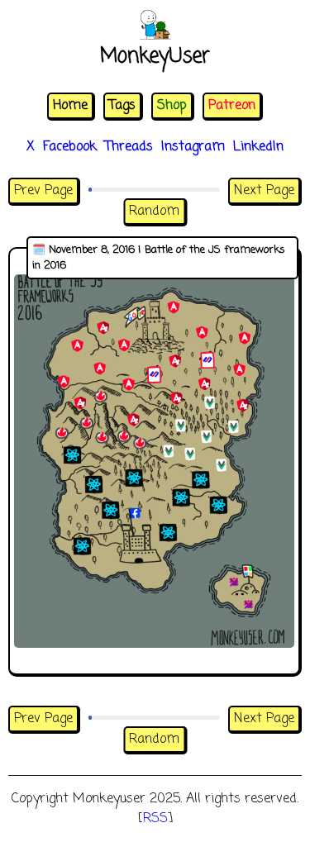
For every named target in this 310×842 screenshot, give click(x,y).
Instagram (193, 147)
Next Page (264, 191)
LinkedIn (258, 147)
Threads (129, 147)
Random (154, 211)
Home (70, 106)
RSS (155, 819)
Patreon (231, 106)
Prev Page (43, 191)
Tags (122, 106)
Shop (172, 106)
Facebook (70, 147)
